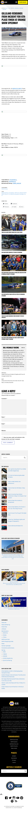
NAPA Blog (22, 2)
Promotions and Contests (8, 648)
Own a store (14, 748)
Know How (4, 626)
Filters (4, 637)
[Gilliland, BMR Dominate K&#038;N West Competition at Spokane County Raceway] (14, 328)
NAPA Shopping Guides (7, 641)
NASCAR (4, 9)
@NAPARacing (12, 181)
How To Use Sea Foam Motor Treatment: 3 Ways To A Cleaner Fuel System (17, 496)
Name (3, 417)
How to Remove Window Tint (15, 525)
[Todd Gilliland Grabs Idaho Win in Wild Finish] (14, 222)
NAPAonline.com (14, 744)
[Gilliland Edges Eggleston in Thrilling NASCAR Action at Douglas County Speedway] (14, 263)
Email (3, 423)
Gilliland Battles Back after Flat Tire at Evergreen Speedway (13, 295)
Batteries (5, 633)
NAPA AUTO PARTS (17, 88)
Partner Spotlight (6, 645)
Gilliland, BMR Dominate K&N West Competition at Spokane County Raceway (13, 338)
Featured (4, 622)
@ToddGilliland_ (13, 179)
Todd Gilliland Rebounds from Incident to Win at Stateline (13, 316)
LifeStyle (4, 629)
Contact (14, 756)
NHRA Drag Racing (7, 658)
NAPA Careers (14, 741)
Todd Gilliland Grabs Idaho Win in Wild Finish (12, 232)
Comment (4, 398)
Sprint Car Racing (7, 660)
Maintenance (5, 631)
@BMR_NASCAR (17, 183)
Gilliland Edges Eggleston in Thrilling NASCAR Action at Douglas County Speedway (14, 273)
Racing (3, 650)
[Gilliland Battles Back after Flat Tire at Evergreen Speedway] (14, 284)
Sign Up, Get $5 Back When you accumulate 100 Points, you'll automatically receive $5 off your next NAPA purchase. (14, 583)
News (3, 643)
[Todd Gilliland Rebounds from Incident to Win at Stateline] (14, 306)
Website (4, 430)
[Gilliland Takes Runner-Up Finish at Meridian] (14, 243)
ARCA (4, 652)
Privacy (14, 760)
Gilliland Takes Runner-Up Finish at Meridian (12, 252)
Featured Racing (6, 624)
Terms (14, 762)
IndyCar (5, 654)
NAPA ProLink (14, 746)
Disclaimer (14, 758)
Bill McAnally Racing (18, 8)
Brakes (4, 635)
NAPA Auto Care (6, 639)
